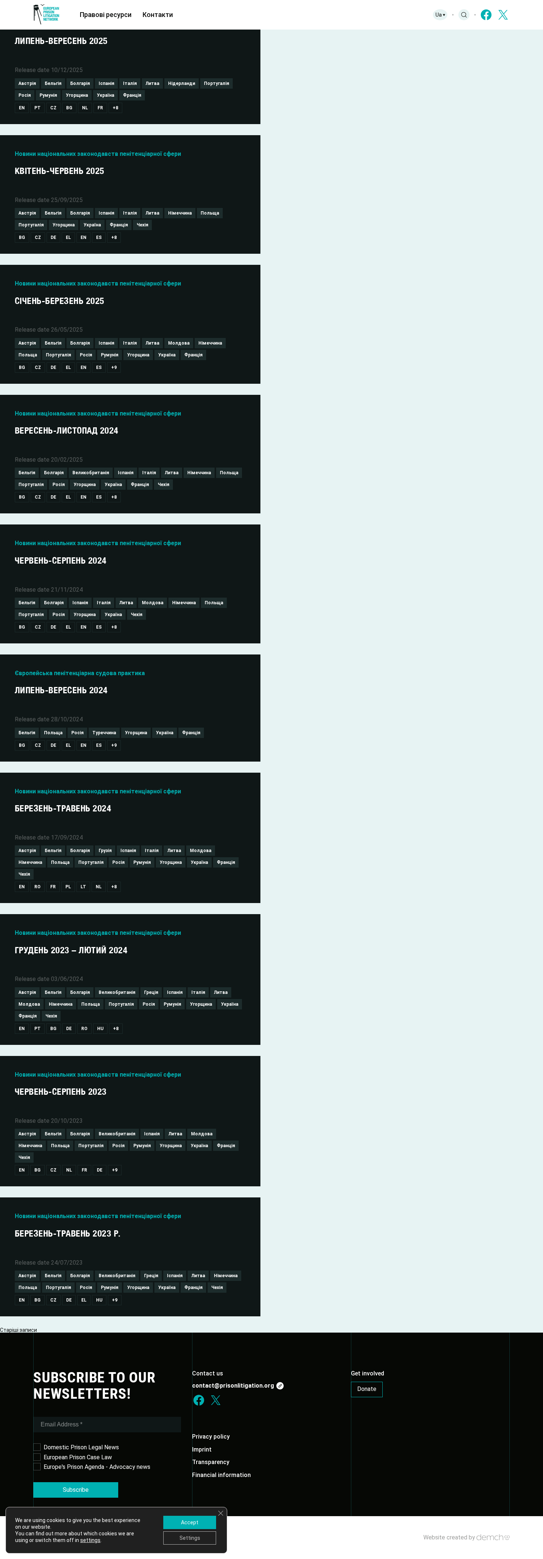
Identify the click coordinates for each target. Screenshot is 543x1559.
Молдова (178, 343)
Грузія (105, 850)
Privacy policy (211, 1436)
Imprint (202, 1449)
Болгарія (80, 83)
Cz (53, 107)
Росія (24, 95)
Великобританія (90, 472)
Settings (190, 1538)
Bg (69, 107)
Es (99, 237)
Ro (37, 886)
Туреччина (104, 732)
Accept (189, 1522)
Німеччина (180, 213)
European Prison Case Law (78, 1457)
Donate (366, 1388)
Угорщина (77, 95)
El (68, 237)
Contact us (207, 1373)
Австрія (27, 83)
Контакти (158, 14)
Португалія (216, 83)
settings (90, 1540)
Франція (132, 95)
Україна (105, 95)
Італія (130, 83)
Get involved (367, 1373)
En (22, 107)
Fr (100, 107)
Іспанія (106, 83)
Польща (210, 213)
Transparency (210, 1462)
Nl (85, 107)
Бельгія (53, 83)
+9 (114, 367)
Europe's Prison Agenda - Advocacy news (97, 1466)
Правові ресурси (106, 14)
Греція (151, 992)
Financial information (221, 1474)
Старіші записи (18, 1330)
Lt (83, 886)
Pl (68, 886)
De (53, 237)
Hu (100, 1028)
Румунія (48, 95)
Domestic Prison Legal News (81, 1447)
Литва (152, 83)
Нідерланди (181, 83)
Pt (37, 107)
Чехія (142, 225)
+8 (115, 107)
